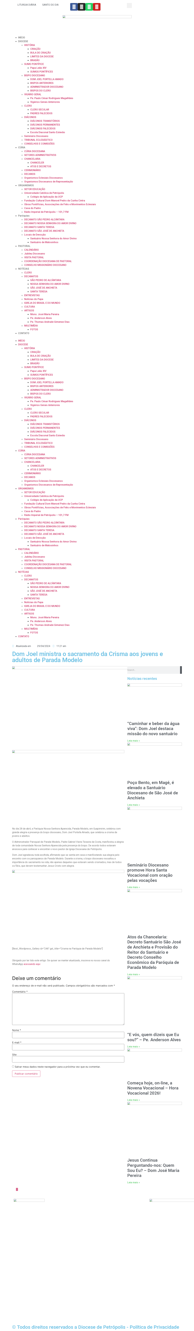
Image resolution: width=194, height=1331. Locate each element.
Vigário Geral (54, 1204)
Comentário (20, 991)
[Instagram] (81, 7)
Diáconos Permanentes (60, 1211)
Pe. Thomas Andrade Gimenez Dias (50, 321)
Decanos (52, 1226)
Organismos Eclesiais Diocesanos (43, 177)
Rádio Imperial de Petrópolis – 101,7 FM (46, 211)
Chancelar (53, 1218)
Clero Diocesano (56, 1207)
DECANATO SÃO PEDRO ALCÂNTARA (44, 219)
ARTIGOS (29, 310)
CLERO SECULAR (39, 109)
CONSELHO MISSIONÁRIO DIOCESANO (45, 265)
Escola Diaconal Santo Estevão (47, 132)
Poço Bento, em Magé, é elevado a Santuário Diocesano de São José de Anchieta (152, 790)
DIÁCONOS (30, 117)
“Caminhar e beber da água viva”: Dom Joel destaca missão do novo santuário (153, 728)
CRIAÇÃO (35, 48)
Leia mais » (133, 740)
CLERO (28, 105)
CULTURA (29, 306)
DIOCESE (23, 41)
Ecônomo (52, 1215)
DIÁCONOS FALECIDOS (42, 128)
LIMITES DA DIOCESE (42, 56)
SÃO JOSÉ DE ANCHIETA (43, 287)
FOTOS (34, 329)
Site (14, 1054)
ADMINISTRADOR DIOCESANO (46, 86)
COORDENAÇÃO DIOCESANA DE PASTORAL (48, 261)
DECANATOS (31, 276)
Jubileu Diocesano (34, 253)
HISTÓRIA (29, 45)
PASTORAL (24, 246)
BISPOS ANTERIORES (42, 83)
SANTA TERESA (38, 291)
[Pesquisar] (181, 670)
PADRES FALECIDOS (41, 113)
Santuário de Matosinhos (44, 242)
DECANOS (29, 174)
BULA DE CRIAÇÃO (40, 52)
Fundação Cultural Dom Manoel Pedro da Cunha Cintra (54, 200)
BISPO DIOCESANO (34, 75)
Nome (16, 1030)
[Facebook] (74, 7)
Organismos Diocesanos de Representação (48, 181)
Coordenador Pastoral (59, 1229)
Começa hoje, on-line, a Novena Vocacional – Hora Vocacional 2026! (152, 1088)
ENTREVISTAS (32, 295)
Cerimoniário (54, 1222)
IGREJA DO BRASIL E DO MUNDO (42, 302)
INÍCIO (21, 37)
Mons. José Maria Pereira (44, 314)
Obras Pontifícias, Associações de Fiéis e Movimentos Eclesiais (60, 204)
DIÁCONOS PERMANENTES (45, 124)
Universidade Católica (93, 1211)
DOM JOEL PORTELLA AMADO (47, 79)
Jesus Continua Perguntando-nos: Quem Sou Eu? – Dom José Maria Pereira (153, 1168)
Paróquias (24, 215)
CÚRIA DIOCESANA (34, 151)
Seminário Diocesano (36, 136)
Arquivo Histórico (91, 1204)
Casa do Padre (32, 208)
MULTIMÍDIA (31, 325)
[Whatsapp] (89, 7)
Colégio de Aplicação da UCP (46, 196)
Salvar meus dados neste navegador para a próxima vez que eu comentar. (57, 1066)
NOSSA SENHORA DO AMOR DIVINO (49, 284)
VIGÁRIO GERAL (32, 94)
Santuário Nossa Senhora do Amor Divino (53, 238)
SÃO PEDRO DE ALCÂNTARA (45, 280)
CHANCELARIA (32, 158)
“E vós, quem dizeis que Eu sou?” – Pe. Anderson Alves (154, 1037)
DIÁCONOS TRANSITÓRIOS (45, 120)
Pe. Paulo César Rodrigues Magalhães (51, 98)
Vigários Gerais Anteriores (45, 102)
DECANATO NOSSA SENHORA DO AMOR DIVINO (50, 223)
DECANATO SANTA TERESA (39, 227)
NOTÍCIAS (23, 268)
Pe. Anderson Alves (41, 318)
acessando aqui (32, 964)
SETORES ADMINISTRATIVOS (40, 155)
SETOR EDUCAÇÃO (34, 189)
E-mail (16, 1042)
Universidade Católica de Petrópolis (44, 193)
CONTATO (23, 333)
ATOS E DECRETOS (40, 166)
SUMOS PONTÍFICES (41, 71)
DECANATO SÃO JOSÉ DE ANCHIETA (44, 230)
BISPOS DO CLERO (40, 90)
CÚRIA (21, 147)
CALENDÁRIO (31, 249)
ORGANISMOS (26, 185)
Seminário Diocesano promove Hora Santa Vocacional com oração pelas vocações (149, 873)
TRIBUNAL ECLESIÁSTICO (38, 139)
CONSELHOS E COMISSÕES (39, 143)
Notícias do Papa (33, 299)
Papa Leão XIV (38, 67)
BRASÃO (35, 60)
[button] (129, 5)
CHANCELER (37, 162)
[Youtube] (96, 7)
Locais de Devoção (35, 234)
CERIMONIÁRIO (32, 170)
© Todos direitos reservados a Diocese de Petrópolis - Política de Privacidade (95, 1327)
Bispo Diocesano (57, 1200)
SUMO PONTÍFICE (34, 64)
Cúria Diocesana (90, 1200)
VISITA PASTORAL (34, 257)
